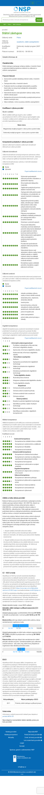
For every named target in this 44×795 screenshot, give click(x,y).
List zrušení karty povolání (32, 740)
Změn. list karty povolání (32, 737)
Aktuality (11, 737)
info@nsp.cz (22, 767)
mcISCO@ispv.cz (35, 590)
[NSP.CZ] (22, 12)
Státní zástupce (17, 24)
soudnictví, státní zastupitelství (28, 42)
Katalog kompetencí (11, 734)
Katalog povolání (11, 732)
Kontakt (22, 746)
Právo (9, 24)
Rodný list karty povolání (32, 734)
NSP (5, 24)
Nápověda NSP (33, 732)
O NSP (22, 743)
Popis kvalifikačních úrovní (33, 171)
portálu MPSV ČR (7, 716)
